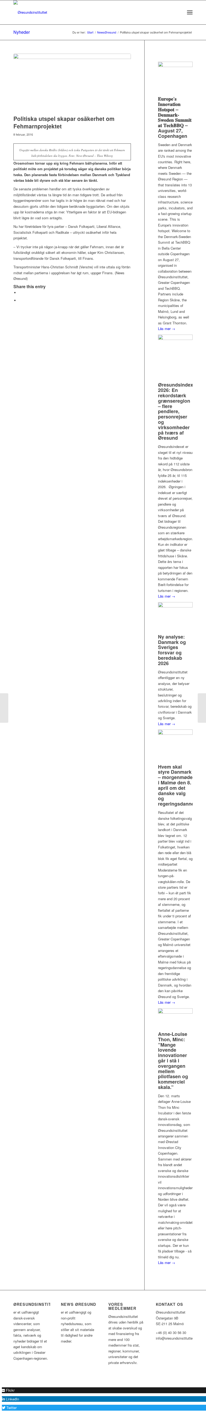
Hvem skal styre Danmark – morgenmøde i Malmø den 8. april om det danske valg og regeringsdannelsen (181, 785)
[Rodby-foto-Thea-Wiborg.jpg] (72, 83)
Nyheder (21, 32)
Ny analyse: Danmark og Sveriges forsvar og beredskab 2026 (172, 650)
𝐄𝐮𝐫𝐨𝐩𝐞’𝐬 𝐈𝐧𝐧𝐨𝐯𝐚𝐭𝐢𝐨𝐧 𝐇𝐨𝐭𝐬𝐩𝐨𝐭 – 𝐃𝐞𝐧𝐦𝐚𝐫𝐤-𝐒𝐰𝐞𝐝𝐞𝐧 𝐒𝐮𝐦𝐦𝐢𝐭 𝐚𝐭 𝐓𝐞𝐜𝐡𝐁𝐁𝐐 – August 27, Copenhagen (175, 117)
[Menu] (190, 12)
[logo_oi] (30, 12)
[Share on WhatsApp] (20, 300)
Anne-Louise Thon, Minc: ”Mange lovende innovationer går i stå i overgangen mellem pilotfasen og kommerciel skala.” (173, 1061)
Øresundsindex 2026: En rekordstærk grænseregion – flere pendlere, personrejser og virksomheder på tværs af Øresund (175, 411)
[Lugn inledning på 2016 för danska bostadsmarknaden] (4, 708)
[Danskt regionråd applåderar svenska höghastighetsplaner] (202, 708)
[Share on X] (20, 292)
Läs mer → (166, 328)
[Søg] (178, 12)
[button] (8, 1390)
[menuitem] (178, 12)
